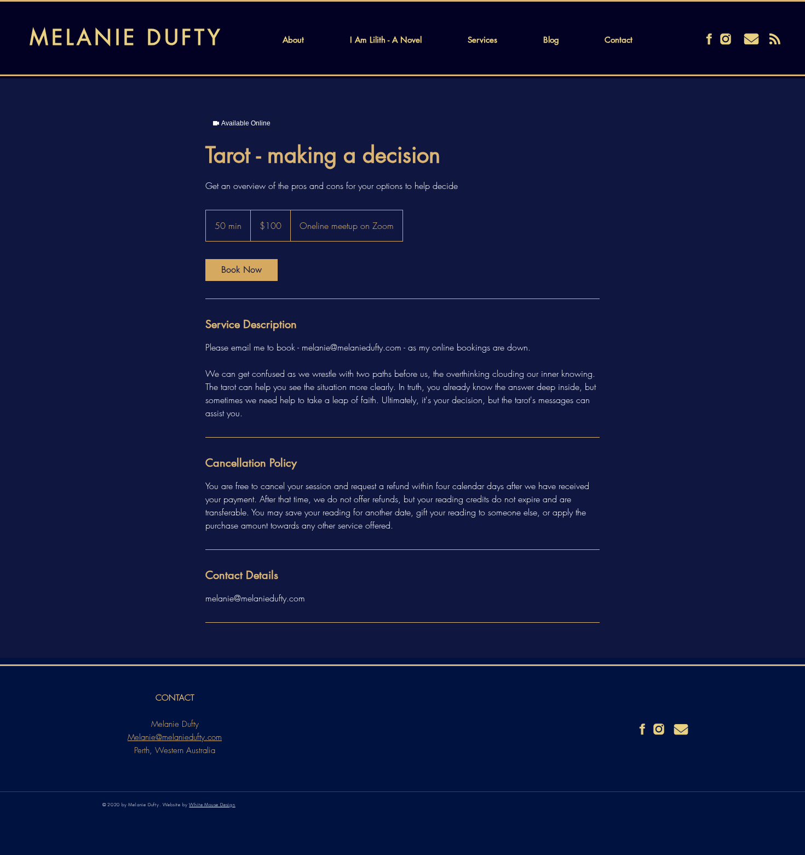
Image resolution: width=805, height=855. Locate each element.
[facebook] (709, 39)
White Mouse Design (212, 804)
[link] (241, 270)
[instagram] (726, 39)
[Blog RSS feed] (774, 39)
